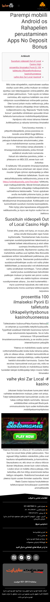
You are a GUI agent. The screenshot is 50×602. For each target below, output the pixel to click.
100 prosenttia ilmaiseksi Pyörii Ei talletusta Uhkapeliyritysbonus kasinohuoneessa (25, 70)
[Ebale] (28, 557)
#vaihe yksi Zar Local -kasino (27, 77)
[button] (18, 5)
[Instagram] (36, 557)
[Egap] (21, 557)
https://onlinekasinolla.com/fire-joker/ (21, 182)
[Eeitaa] (14, 557)
